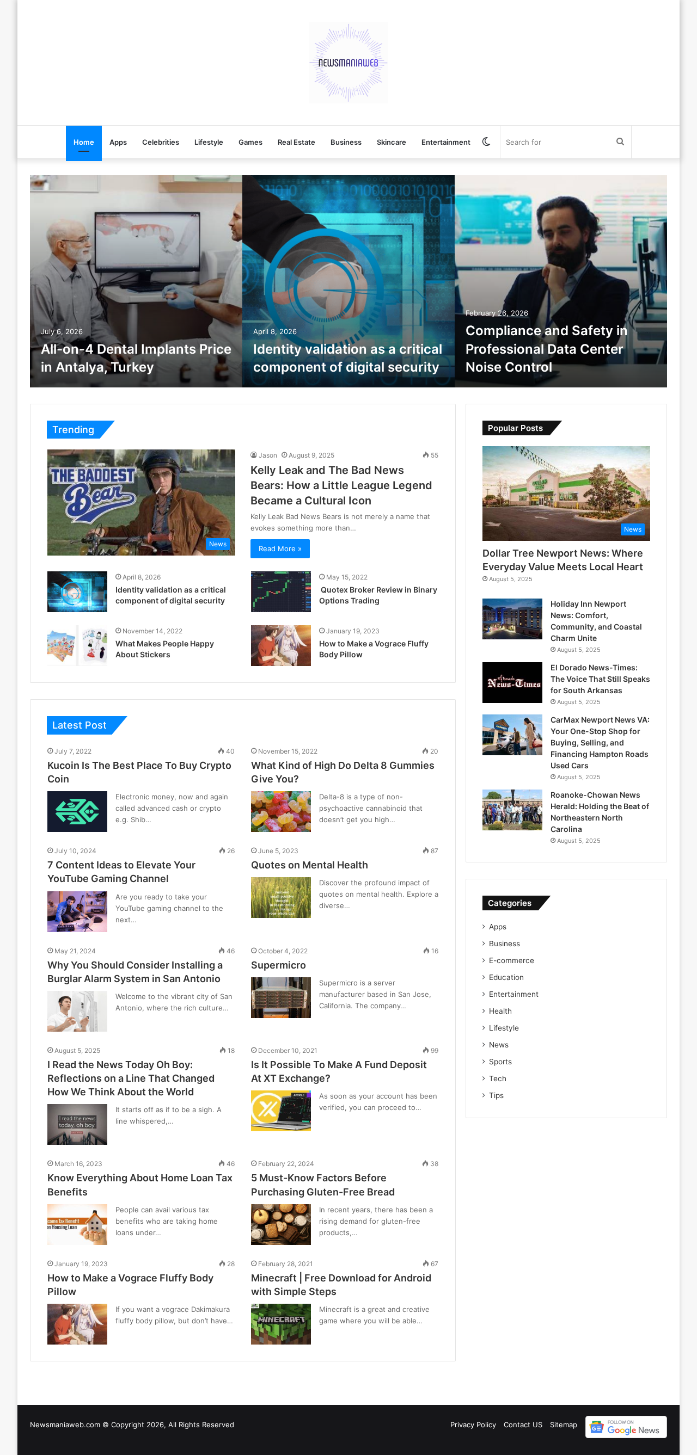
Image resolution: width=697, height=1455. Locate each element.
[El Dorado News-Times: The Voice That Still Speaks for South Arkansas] (512, 682)
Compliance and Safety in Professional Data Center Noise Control (547, 349)
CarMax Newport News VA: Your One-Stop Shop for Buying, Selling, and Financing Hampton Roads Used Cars (600, 742)
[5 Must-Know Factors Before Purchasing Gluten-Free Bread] (281, 1224)
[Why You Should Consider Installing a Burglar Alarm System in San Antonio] (77, 1011)
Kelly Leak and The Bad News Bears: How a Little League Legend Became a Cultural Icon (341, 485)
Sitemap (563, 1424)
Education (506, 977)
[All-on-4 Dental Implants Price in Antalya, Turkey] (136, 281)
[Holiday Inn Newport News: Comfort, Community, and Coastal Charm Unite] (512, 619)
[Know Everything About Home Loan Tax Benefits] (77, 1224)
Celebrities (160, 142)
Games (250, 142)
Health (500, 1011)
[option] (136, 281)
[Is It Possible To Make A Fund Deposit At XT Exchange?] (281, 1110)
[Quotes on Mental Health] (281, 897)
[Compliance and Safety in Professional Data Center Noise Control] (561, 281)
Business (346, 142)
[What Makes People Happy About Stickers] (77, 645)
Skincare (391, 142)
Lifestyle (208, 142)
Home (84, 142)
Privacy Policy (473, 1424)
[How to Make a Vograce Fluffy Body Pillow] (281, 645)
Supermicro (278, 965)
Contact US (523, 1424)
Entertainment (445, 142)
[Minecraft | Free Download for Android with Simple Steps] (281, 1324)
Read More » (280, 548)
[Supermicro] (281, 997)
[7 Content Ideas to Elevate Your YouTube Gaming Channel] (77, 911)
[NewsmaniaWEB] (348, 62)
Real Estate (296, 142)
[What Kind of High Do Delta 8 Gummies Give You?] (281, 811)
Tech (497, 1078)
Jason (268, 455)
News (499, 1044)
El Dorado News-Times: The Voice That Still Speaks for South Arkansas (600, 679)
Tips (496, 1095)
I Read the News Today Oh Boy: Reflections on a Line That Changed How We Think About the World (131, 1078)
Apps (118, 142)
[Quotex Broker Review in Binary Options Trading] (281, 591)
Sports (500, 1061)
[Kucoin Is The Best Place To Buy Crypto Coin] (77, 811)
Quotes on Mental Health (309, 865)
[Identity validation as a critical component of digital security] (348, 281)
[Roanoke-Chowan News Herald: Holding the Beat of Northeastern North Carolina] (512, 810)
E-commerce (511, 960)
